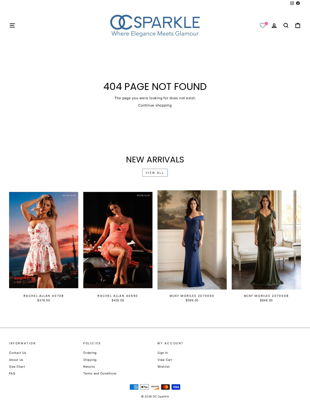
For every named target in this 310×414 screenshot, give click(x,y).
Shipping (90, 360)
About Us (16, 360)
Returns (89, 366)
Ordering (90, 353)
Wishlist (163, 366)
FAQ (12, 373)
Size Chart (17, 366)
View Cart (164, 360)
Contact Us (17, 353)
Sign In (162, 353)
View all (155, 172)
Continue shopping (155, 105)
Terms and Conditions (100, 373)
